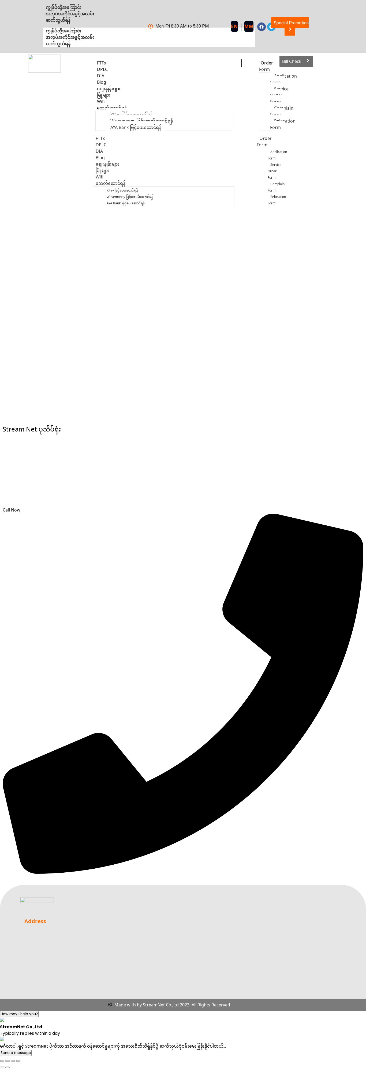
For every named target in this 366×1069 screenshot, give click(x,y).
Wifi (99, 177)
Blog (100, 158)
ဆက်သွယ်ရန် (58, 44)
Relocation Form (277, 199)
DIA (99, 151)
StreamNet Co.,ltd (161, 1005)
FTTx (100, 138)
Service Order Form (274, 171)
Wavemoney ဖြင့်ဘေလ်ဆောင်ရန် (130, 196)
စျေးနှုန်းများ (107, 164)
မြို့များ (102, 170)
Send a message (16, 1052)
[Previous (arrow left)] (2, 1067)
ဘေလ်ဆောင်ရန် (112, 108)
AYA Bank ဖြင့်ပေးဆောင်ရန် (135, 127)
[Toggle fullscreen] (7, 1061)
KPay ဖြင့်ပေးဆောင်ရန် (122, 190)
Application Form (277, 155)
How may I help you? (19, 1014)
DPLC (101, 145)
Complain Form (276, 187)
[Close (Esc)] (18, 1061)
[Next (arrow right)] (7, 1067)
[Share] (13, 1061)
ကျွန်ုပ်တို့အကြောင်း (63, 31)
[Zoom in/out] (2, 1061)
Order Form (266, 66)
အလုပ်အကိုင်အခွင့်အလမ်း (70, 37)
